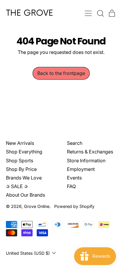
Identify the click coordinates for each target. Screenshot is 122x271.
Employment (81, 169)
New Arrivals (20, 143)
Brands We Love (24, 178)
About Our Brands (25, 195)
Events (74, 178)
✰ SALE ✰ (17, 186)
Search (74, 143)
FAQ (71, 186)
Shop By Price (21, 169)
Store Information (86, 160)
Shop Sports (19, 160)
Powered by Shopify (74, 206)
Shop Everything (24, 152)
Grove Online (36, 206)
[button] (100, 13)
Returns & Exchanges (90, 152)
